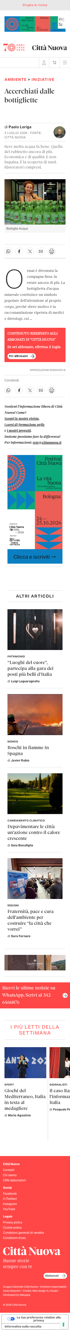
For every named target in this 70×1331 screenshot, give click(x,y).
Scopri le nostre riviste (21, 419)
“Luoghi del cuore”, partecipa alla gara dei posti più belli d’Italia (30, 668)
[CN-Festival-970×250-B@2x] (35, 24)
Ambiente (15, 79)
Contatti (8, 1170)
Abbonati (52, 1276)
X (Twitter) (10, 1199)
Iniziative (43, 79)
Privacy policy (12, 1222)
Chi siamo (10, 1175)
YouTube (9, 1209)
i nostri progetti (19, 431)
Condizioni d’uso (14, 1238)
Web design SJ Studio (45, 1290)
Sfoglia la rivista (35, 5)
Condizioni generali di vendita (23, 1233)
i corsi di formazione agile (24, 425)
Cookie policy (12, 1227)
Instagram (10, 1204)
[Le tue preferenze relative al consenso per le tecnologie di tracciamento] (63, 1324)
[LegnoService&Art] (35, 962)
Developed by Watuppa (16, 1294)
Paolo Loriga (20, 127)
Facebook (10, 1194)
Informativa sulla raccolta (23, 1326)
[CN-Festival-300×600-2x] (35, 509)
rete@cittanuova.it (47, 443)
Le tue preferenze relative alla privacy (39, 1318)
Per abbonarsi (18, 356)
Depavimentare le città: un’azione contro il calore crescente (33, 832)
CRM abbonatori (14, 1180)
